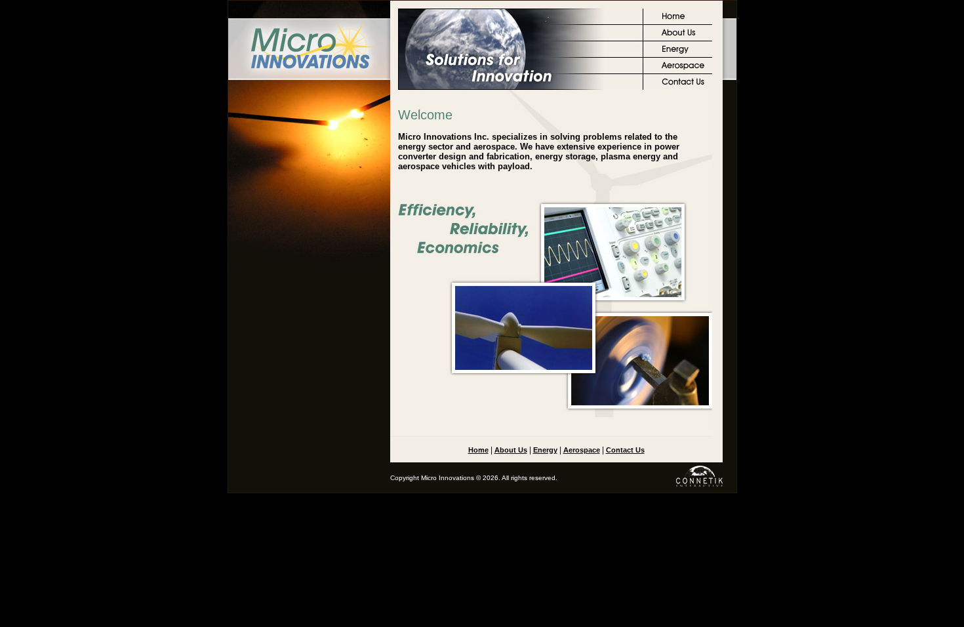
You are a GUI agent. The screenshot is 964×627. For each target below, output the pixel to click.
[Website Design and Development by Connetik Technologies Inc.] (699, 490)
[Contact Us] (677, 87)
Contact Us (625, 450)
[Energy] (677, 55)
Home (478, 450)
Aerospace (581, 450)
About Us (510, 450)
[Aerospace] (677, 71)
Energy (545, 450)
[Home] (677, 22)
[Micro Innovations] (309, 77)
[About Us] (677, 38)
